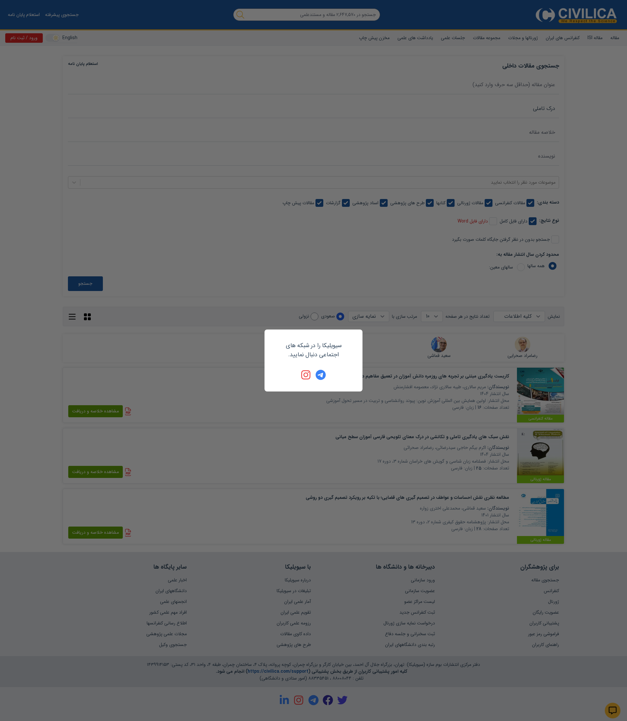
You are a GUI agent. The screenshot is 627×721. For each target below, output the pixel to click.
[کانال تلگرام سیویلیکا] (320, 375)
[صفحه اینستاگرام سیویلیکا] (306, 375)
